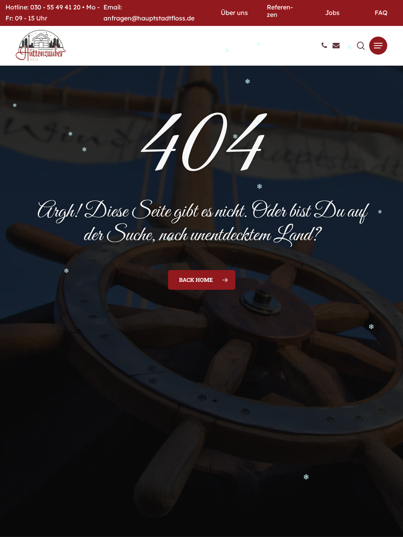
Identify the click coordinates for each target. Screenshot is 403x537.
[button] (378, 46)
